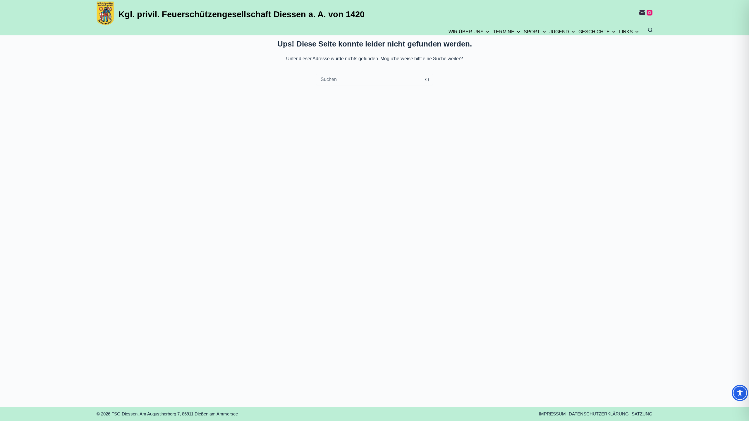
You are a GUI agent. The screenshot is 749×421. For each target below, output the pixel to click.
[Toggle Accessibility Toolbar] (740, 393)
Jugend (559, 31)
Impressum (552, 413)
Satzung (642, 413)
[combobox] (369, 79)
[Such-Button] (427, 79)
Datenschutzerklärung (599, 413)
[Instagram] (649, 12)
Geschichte (594, 31)
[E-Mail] (642, 12)
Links (626, 31)
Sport (532, 31)
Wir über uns (466, 31)
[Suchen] (650, 30)
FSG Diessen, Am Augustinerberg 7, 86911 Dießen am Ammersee (174, 413)
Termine (503, 31)
